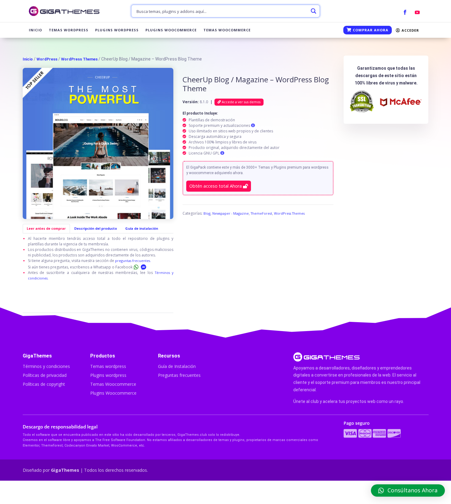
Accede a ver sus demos (240, 102)
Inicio (35, 30)
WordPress (47, 59)
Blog (206, 213)
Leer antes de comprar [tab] (46, 228)
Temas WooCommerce (227, 30)
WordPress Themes (79, 59)
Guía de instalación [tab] (141, 228)
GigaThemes (65, 470)
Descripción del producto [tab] (95, 228)
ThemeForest (261, 213)
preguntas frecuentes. (133, 260)
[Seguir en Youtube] (417, 12)
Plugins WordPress (117, 30)
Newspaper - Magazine (230, 213)
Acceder (409, 30)
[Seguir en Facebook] (405, 12)
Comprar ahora (370, 30)
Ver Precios (360, 492)
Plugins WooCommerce (171, 30)
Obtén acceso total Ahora (216, 186)
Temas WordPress (68, 30)
